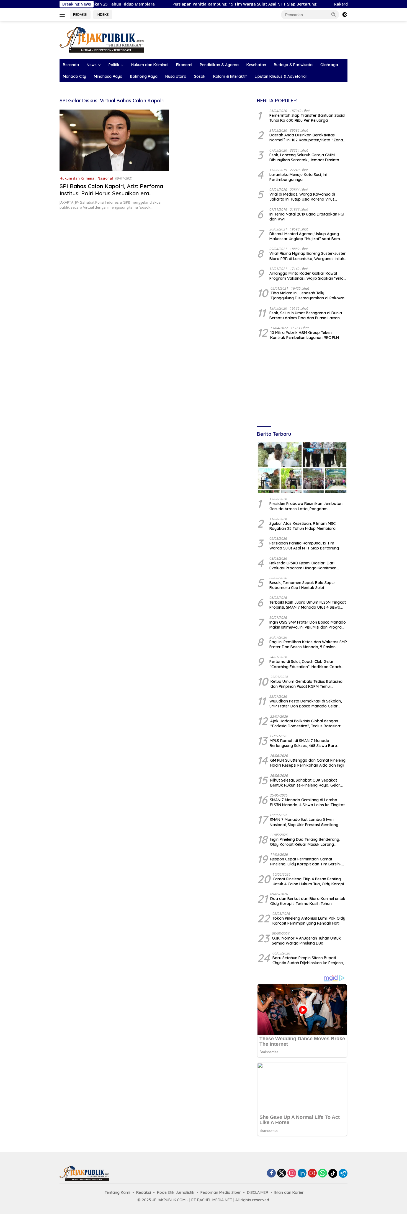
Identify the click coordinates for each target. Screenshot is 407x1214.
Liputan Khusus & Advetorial (280, 76)
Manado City (74, 76)
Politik (114, 64)
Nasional (105, 178)
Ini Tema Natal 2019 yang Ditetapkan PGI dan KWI (306, 217)
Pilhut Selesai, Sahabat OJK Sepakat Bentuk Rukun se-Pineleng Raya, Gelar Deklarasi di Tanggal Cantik (305, 783)
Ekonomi (184, 64)
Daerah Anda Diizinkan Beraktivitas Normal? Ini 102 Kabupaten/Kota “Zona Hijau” (306, 137)
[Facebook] (271, 1173)
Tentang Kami (117, 1192)
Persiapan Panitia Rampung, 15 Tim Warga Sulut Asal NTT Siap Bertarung (210, 4)
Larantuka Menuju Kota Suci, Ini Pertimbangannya (298, 177)
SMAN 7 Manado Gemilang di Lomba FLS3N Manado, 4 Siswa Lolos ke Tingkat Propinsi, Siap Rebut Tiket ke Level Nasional (307, 802)
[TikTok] (332, 1173)
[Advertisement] (302, 383)
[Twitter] (281, 1173)
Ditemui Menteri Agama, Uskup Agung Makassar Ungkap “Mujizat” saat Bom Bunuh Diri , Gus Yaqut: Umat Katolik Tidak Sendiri (308, 236)
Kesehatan (256, 64)
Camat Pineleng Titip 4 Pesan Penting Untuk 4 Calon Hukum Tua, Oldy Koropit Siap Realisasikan (309, 881)
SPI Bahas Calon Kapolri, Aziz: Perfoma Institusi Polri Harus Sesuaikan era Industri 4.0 (111, 193)
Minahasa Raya (108, 76)
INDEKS (103, 14)
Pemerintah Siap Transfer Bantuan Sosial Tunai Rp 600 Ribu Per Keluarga (307, 118)
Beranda (71, 64)
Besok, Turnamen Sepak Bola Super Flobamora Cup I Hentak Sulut (302, 585)
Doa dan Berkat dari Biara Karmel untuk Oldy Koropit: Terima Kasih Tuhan (307, 901)
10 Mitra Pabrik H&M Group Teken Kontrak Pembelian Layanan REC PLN (304, 335)
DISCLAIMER (257, 1192)
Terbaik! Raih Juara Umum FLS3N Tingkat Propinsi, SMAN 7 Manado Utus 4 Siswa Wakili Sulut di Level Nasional (307, 605)
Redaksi (143, 1192)
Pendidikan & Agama (219, 64)
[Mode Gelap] (344, 14)
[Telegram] (343, 1173)
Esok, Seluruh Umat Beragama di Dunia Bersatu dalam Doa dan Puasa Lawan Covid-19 (305, 315)
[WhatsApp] (322, 1173)
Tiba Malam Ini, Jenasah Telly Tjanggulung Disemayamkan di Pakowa (307, 295)
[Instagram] (291, 1173)
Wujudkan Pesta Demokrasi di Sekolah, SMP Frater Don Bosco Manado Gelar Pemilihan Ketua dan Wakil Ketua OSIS (305, 704)
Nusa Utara (175, 76)
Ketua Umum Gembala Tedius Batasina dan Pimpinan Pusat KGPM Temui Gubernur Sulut (306, 684)
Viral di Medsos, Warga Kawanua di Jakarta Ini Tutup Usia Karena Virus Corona (302, 197)
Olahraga (329, 64)
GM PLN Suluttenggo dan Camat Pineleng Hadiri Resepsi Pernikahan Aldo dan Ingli (308, 763)
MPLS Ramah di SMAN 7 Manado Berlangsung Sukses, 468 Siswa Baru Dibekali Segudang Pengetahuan (303, 743)
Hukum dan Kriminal (149, 64)
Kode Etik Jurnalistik (175, 1192)
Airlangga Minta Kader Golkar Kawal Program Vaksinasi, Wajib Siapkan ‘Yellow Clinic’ (308, 276)
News (92, 64)
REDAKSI (80, 14)
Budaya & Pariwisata (293, 64)
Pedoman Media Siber (220, 1192)
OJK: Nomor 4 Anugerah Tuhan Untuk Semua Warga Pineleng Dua (306, 941)
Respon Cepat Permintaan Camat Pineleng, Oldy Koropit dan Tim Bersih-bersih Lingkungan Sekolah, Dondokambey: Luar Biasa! (305, 862)
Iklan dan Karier (289, 1192)
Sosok (199, 76)
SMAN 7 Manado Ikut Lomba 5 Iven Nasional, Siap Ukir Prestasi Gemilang (304, 822)
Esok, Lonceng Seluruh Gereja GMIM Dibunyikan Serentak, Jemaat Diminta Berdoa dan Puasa (304, 157)
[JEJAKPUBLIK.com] (102, 39)
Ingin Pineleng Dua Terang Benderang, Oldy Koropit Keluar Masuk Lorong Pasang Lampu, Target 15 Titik (305, 842)
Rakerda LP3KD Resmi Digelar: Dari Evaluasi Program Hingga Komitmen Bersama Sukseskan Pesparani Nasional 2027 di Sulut (306, 565)
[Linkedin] (302, 1173)
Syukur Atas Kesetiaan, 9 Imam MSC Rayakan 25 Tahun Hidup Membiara (302, 526)
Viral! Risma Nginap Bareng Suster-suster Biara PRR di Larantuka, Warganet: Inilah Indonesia (307, 256)
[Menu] (63, 14)
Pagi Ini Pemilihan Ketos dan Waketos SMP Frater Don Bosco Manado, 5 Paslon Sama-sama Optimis (308, 644)
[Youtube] (312, 1173)
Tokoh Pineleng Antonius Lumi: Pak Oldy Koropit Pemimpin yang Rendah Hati (308, 921)
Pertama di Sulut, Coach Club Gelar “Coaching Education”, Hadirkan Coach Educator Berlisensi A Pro (305, 664)
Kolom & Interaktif (230, 76)
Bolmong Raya (144, 76)
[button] (333, 14)
